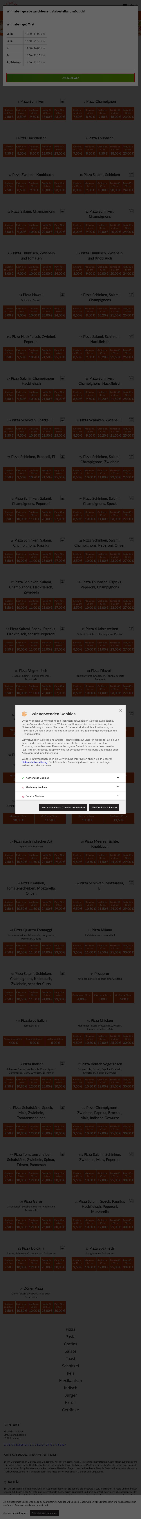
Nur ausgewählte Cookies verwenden (63, 807)
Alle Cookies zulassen (104, 807)
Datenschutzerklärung (34, 762)
